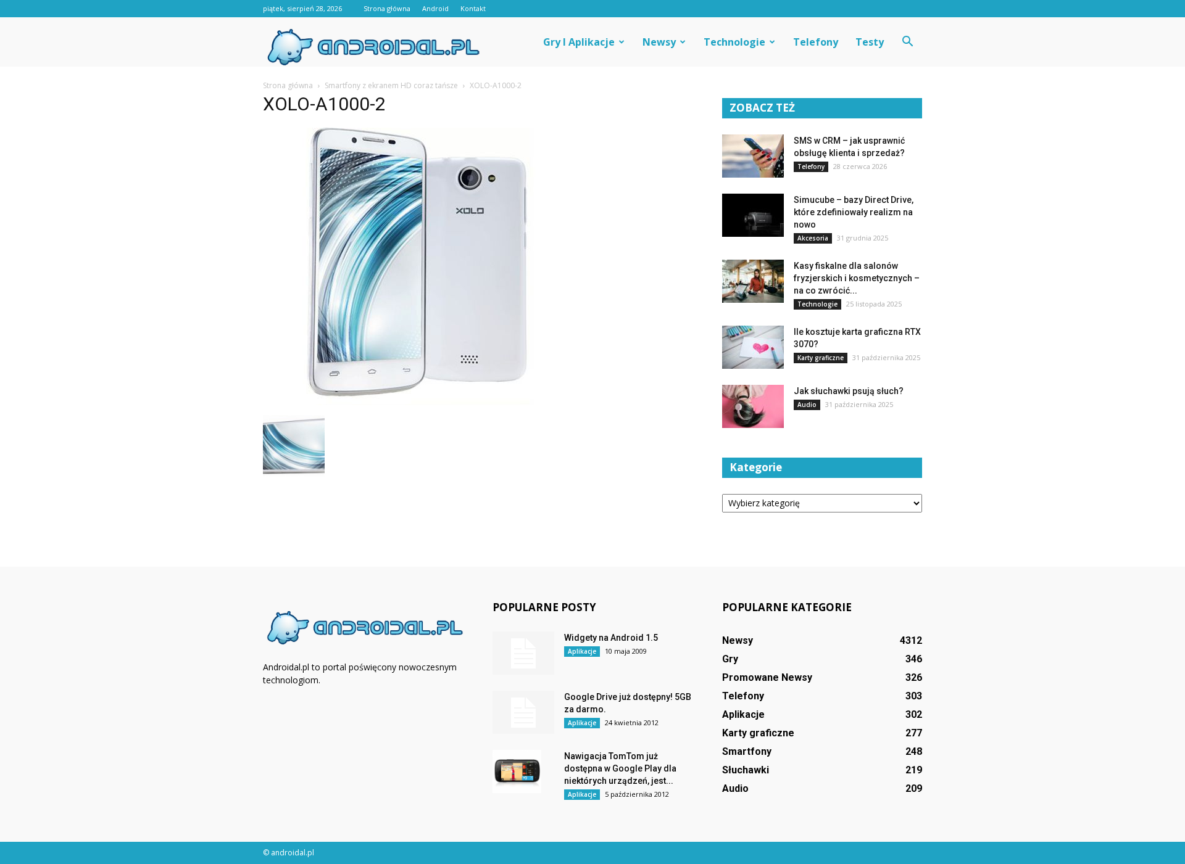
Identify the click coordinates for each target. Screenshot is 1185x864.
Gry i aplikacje (579, 42)
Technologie (734, 42)
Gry (730, 659)
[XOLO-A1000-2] (421, 402)
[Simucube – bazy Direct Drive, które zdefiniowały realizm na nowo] (753, 215)
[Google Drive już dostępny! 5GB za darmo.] (523, 712)
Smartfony (746, 751)
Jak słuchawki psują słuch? (849, 391)
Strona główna (387, 8)
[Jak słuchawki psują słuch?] (753, 406)
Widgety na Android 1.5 (611, 638)
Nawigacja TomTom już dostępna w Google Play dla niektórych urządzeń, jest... (620, 768)
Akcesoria (812, 238)
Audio (807, 404)
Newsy (659, 42)
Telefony (815, 42)
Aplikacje (582, 651)
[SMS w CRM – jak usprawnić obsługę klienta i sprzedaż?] (753, 156)
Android (435, 8)
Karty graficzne (820, 357)
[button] (907, 42)
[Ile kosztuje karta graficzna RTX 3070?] (753, 347)
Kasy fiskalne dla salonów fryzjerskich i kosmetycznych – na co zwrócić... (857, 278)
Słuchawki (745, 770)
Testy (869, 42)
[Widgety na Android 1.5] (523, 653)
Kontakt (473, 8)
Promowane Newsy (767, 677)
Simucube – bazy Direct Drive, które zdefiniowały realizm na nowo (853, 212)
